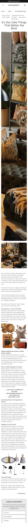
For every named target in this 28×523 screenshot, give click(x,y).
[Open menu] (3, 5)
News (9, 11)
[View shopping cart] (24, 5)
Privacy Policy (15, 506)
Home (3, 11)
